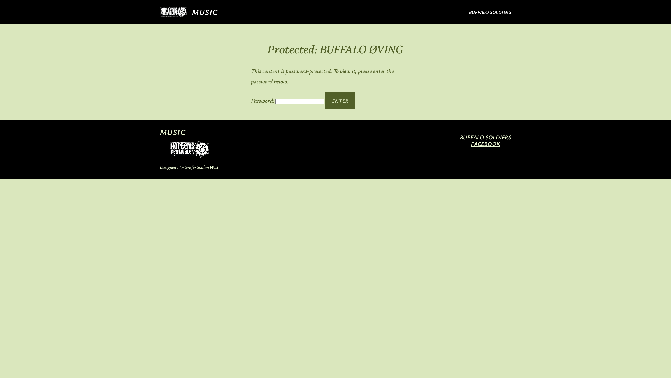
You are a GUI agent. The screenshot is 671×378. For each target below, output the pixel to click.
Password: (263, 100)
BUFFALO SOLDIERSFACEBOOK (485, 140)
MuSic (204, 12)
